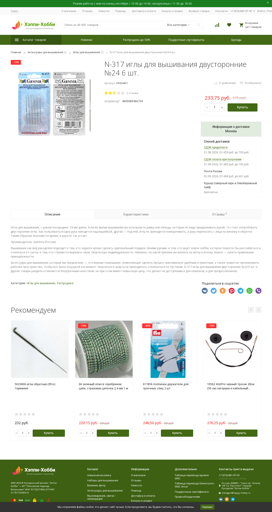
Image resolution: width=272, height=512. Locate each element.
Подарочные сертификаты (186, 40)
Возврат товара (199, 11)
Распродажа (65, 283)
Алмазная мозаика (99, 475)
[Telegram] (241, 291)
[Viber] (258, 291)
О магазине (69, 11)
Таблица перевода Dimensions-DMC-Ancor (195, 485)
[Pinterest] (232, 291)
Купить (242, 107)
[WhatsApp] (249, 291)
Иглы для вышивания (86, 52)
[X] (214, 291)
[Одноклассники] (223, 291)
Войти (261, 11)
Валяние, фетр (96, 485)
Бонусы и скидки (172, 11)
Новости (104, 11)
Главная (16, 52)
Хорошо (207, 507)
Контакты (221, 11)
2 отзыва (132, 93)
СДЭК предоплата (216, 147)
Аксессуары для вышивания (45, 52)
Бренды (236, 40)
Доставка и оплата (144, 11)
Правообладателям (187, 496)
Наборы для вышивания (102, 480)
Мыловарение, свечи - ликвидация (101, 497)
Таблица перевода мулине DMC (192, 476)
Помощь (120, 11)
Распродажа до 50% (136, 40)
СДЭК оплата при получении (222, 159)
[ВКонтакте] (205, 291)
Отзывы (87, 11)
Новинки (86, 40)
